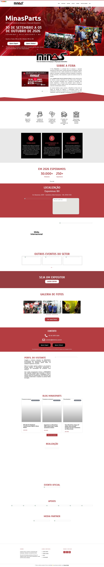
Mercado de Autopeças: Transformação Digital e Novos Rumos (31, 426)
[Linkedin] (70, 552)
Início (59, 3)
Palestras (68, 3)
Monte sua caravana (84, 3)
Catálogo (73, 3)
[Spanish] (3, 1)
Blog (90, 3)
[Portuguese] (5, 1)
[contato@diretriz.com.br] (43, 339)
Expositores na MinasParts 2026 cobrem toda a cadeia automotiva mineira (51, 426)
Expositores (63, 3)
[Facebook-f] (64, 552)
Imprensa (77, 3)
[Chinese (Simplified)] (4, 1)
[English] (1, 1)
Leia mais (25, 430)
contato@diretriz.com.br (54, 340)
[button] (51, 267)
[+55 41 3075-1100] (46, 335)
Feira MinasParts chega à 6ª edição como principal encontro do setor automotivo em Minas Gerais (72, 427)
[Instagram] (67, 552)
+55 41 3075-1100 (53, 336)
